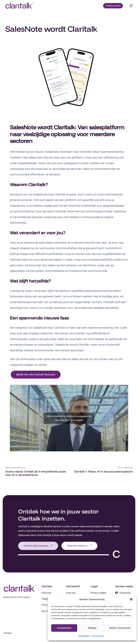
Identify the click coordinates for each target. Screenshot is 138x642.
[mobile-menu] (129, 5)
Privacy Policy (98, 636)
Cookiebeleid (84, 636)
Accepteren (64, 627)
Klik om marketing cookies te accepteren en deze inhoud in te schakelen (69, 418)
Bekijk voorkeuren (119, 627)
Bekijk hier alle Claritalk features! (35, 374)
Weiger (92, 627)
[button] (131, 599)
